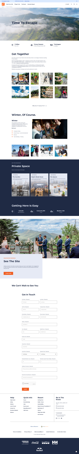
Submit (25, 389)
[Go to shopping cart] (74, 4)
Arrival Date (26, 351)
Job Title (25, 306)
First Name (25, 299)
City (24, 329)
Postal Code (26, 336)
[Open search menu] (71, 4)
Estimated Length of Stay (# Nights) (47, 358)
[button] (76, 451)
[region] (39, 184)
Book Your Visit (9, 4)
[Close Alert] (76, 1)
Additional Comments (27, 366)
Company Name (44, 306)
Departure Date (44, 351)
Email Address (26, 314)
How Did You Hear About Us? (29, 374)
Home (3, 6)
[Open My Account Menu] (77, 4)
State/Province (44, 329)
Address (25, 321)
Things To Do (17, 4)
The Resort (23, 4)
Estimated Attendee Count (28, 358)
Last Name (44, 299)
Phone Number (44, 314)
